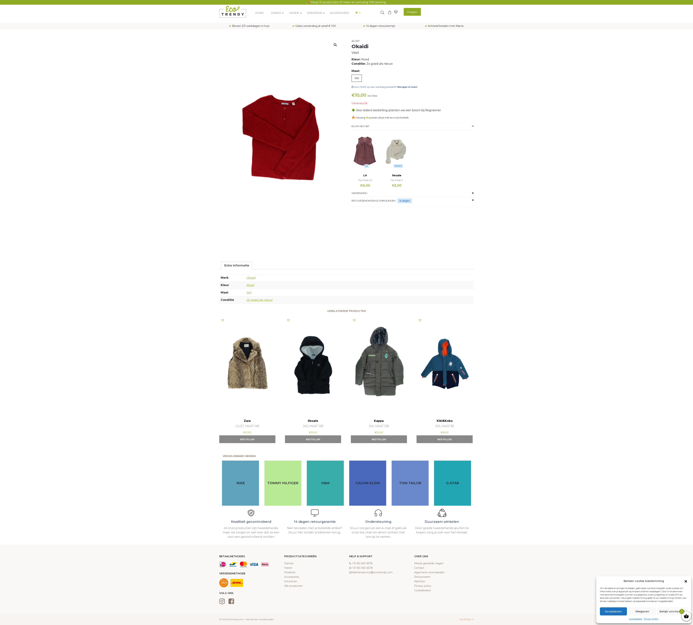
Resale (398, 166)
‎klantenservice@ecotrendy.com (372, 572)
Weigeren (642, 611)
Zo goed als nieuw (259, 300)
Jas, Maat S (397, 180)
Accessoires (291, 576)
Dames (288, 563)
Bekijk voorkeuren (672, 611)
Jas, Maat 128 (313, 426)
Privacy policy (422, 586)
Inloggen (412, 11)
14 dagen (404, 200)
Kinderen (290, 572)
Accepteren (613, 611)
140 (248, 292)
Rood (250, 285)
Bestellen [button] (247, 439)
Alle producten (293, 586)
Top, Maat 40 (365, 180)
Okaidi (251, 277)
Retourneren (422, 576)
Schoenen (290, 581)
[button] (686, 581)
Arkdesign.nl (466, 619)
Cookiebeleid (635, 618)
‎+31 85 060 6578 (362, 563)
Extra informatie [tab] (236, 265)
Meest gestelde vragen (429, 563)
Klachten (419, 581)
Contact (419, 567)
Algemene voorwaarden (429, 572)
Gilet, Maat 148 (247, 426)
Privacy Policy (651, 618)
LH (366, 166)
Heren (288, 567)
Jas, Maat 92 (444, 426)
